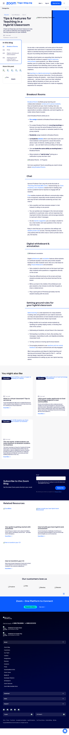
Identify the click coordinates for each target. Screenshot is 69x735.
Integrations (7, 658)
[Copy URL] (4, 70)
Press (5, 667)
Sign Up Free (56, 3)
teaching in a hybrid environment (40, 73)
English (6, 714)
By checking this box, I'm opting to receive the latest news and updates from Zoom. (51, 482)
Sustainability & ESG (9, 669)
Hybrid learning (32, 313)
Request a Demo (30, 607)
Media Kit (6, 675)
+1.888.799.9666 (17, 623)
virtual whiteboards (37, 265)
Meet (40, 3)
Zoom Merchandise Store (11, 686)
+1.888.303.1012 (30, 623)
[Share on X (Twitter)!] (12, 70)
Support (6, 704)
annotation (46, 258)
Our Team (6, 653)
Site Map (54, 720)
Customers (7, 650)
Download (7, 693)
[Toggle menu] (3, 3)
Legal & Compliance (31, 720)
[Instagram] (19, 710)
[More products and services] (64, 3)
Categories (5, 8)
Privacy (7, 720)
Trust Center (12, 720)
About (5, 642)
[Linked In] (4, 710)
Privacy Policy (58, 491)
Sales (5, 698)
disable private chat (34, 231)
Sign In (47, 3)
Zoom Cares (7, 672)
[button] (65, 731)
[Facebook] (15, 710)
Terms (4, 720)
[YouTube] (11, 710)
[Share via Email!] (21, 70)
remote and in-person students (51, 104)
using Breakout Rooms (38, 167)
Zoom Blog (7, 647)
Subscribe (60, 488)
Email (37, 475)
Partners (6, 661)
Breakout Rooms (33, 102)
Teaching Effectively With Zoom (37, 186)
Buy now (41, 607)
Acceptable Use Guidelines (21, 720)
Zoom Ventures (8, 683)
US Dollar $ (39, 714)
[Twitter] (8, 710)
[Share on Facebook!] (8, 70)
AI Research (7, 680)
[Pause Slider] (64, 593)
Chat (29, 195)
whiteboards (36, 258)
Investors (6, 664)
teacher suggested (40, 221)
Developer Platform (9, 678)
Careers (6, 655)
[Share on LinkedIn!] (16, 70)
